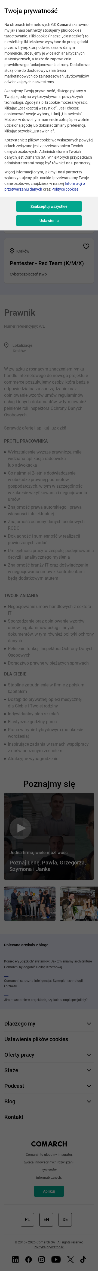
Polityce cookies (64, 189)
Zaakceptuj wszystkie (49, 206)
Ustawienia (49, 220)
